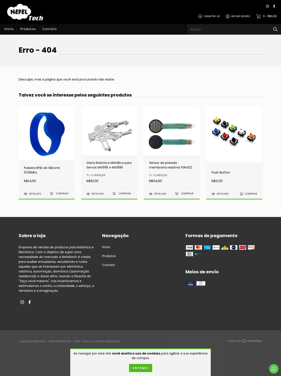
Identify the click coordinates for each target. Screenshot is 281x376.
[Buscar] (275, 29)
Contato (49, 29)
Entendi (140, 368)
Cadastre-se (212, 16)
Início (9, 29)
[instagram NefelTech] (267, 6)
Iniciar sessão (240, 16)
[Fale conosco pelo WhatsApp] (274, 369)
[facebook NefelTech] (274, 6)
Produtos (28, 29)
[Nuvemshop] (244, 341)
